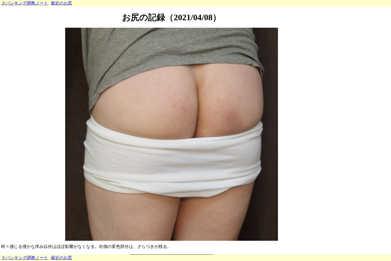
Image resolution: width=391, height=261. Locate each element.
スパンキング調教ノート (24, 3)
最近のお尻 (61, 3)
